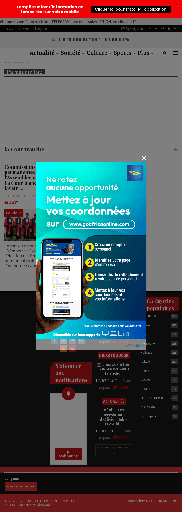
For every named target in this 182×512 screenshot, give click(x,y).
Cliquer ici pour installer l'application (130, 9)
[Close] (143, 158)
